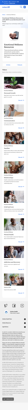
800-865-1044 (12, 3)
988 (18, 1)
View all (20, 100)
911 (9, 1)
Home (3, 14)
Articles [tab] (8, 65)
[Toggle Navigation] (24, 7)
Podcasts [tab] (20, 65)
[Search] (16, 7)
